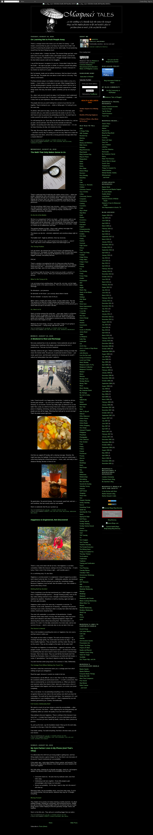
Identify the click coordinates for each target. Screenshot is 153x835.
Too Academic (84, 556)
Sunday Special (84, 521)
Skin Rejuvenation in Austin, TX (111, 207)
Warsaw (82, 591)
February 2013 (106, 284)
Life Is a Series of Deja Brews (89, 348)
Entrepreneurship (85, 229)
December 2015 (106, 244)
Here (116, 516)
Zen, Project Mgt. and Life (87, 659)
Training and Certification (87, 563)
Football (82, 255)
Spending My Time (85, 512)
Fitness (46, 511)
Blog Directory (112, 520)
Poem (81, 444)
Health (81, 287)
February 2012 (106, 298)
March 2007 (105, 431)
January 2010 (106, 340)
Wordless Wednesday (86, 610)
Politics (82, 449)
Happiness (47, 737)
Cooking (82, 203)
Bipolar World (106, 187)
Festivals (82, 243)
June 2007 (105, 423)
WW (81, 584)
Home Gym (83, 304)
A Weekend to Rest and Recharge (45, 339)
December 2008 (106, 375)
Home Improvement (85, 306)
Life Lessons (57, 141)
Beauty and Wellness (86, 143)
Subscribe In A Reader (86, 76)
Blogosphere (83, 159)
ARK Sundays (84, 133)
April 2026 (105, 223)
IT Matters (83, 313)
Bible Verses (83, 145)
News (81, 409)
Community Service (85, 196)
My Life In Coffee (85, 395)
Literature (82, 350)
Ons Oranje (83, 428)
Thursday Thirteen (85, 554)
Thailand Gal (106, 166)
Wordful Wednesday (68, 329)
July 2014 (105, 258)
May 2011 (105, 311)
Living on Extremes (85, 357)
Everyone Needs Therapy (87, 674)
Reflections (67, 141)
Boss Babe (83, 168)
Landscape (83, 341)
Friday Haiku (83, 259)
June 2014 (105, 260)
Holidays (82, 297)
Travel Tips (105, 116)
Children (82, 187)
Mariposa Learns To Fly (87, 365)
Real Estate (83, 467)
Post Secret (83, 680)
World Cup (83, 612)
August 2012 (106, 287)
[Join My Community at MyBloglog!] (112, 92)
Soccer (82, 505)
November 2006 (106, 442)
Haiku (81, 285)
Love (58, 329)
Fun (81, 269)
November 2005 (106, 463)
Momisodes (105, 152)
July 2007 (105, 421)
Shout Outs (83, 495)
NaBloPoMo (83, 400)
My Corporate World (86, 390)
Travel (81, 565)
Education (83, 224)
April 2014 (105, 266)
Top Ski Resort (106, 111)
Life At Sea (83, 346)
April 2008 (105, 397)
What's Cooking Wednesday (88, 601)
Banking (82, 138)
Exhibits (82, 234)
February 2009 (106, 370)
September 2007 (107, 415)
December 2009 (106, 343)
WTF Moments (84, 582)
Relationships (84, 477)
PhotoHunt (83, 435)
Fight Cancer (83, 245)
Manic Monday (84, 362)
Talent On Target (85, 655)
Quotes (82, 460)
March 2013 (105, 282)
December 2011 (106, 303)
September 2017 (107, 236)
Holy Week (83, 299)
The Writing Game (85, 549)
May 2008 (105, 394)
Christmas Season (85, 189)
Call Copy (82, 633)
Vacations (83, 577)
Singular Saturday (85, 500)
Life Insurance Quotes (86, 641)
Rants (81, 465)
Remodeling (83, 479)
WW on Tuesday (85, 587)
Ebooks (82, 217)
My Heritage (83, 393)
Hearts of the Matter (86, 292)
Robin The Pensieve (108, 159)
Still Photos (83, 519)
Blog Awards (83, 152)
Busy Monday (84, 175)
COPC (81, 636)
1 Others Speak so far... (58, 510)
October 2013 (106, 276)
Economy (82, 222)
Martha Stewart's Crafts (109, 496)
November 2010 (106, 319)
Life (51, 141)
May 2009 (105, 362)
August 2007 (106, 418)
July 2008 (105, 389)
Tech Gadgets (84, 540)
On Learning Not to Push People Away (48, 40)
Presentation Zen (85, 643)
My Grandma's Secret (108, 154)
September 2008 (107, 383)
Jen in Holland (106, 145)
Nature (82, 402)
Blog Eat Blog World (108, 133)
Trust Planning (84, 568)
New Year (82, 407)
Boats (81, 161)
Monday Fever (84, 379)
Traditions (83, 561)
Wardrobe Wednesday (86, 589)
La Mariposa (83, 336)
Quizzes (82, 458)
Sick (81, 498)
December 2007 (106, 407)
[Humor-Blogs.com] (112, 523)
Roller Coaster (84, 685)
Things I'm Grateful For (86, 551)
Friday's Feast (84, 262)
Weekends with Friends (87, 598)
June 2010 (105, 327)
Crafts (81, 208)
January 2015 (106, 255)
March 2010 (105, 335)
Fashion (82, 241)
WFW (81, 580)
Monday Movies (84, 381)
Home (50, 823)
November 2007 (106, 410)
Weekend (73, 511)
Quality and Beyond (85, 650)
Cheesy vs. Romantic (86, 185)
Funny (81, 273)
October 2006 (106, 445)
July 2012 (105, 290)
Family (82, 238)
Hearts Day (83, 290)
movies (82, 617)
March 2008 (105, 399)
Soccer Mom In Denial (108, 161)
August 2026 (106, 215)
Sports (82, 514)
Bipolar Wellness (85, 671)
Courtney (104, 137)
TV (80, 537)
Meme (81, 374)
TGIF (81, 533)
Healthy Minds (106, 194)
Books (81, 166)
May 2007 (105, 426)
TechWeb (82, 657)
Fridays (82, 264)
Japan (81, 334)
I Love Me (83, 311)
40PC (81, 128)
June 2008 (105, 391)
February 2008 (106, 402)
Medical (82, 372)
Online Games (84, 418)
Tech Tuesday (84, 542)
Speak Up (83, 509)
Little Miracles (84, 353)
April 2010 (105, 332)
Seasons (82, 488)
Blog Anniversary (85, 149)
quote (81, 619)
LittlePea (104, 147)
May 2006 (105, 453)
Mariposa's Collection (86, 367)
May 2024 (105, 231)
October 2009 (106, 348)
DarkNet (82, 638)
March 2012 (105, 295)
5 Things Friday (84, 131)
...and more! (83, 688)
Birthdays (82, 147)
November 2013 (106, 274)
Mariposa (95, 39)
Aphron (104, 128)
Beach (81, 140)
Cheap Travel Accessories (110, 106)
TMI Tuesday (84, 535)
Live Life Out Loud (50, 329)
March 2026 (105, 226)
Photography (83, 437)
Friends (46, 141)
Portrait (82, 451)
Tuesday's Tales (36, 142)
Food (81, 250)
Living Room (105, 196)
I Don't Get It (83, 308)
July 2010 (105, 324)
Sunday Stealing (85, 523)
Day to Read (83, 210)
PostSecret (83, 453)
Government (83, 280)
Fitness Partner (55, 816)
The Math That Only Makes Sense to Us (48, 152)
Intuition (82, 322)
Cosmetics (83, 206)
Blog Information (109, 80)
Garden (82, 278)
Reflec (81, 472)
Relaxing (66, 511)
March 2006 (105, 458)
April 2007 (105, 429)
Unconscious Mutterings (87, 575)
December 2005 (106, 461)
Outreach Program (85, 430)
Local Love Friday (85, 360)
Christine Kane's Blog (108, 479)
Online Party (83, 421)
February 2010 (106, 338)
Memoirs (82, 376)
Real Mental (83, 683)
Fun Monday (83, 271)
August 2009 (106, 354)
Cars (81, 180)
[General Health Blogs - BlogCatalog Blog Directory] (112, 528)
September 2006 (107, 447)
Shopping (82, 493)
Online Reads (84, 423)
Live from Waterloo (107, 149)
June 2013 (105, 279)
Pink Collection (84, 439)
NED (81, 397)
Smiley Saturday (85, 502)
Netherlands (83, 404)
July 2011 (105, 309)
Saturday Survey (85, 486)
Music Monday (84, 388)
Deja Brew (83, 213)
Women (82, 605)
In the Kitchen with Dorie (109, 491)
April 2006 (105, 455)
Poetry (82, 446)
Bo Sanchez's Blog (107, 481)
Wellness (34, 512)
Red (81, 470)
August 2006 (106, 450)
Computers (83, 199)
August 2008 (106, 386)
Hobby (81, 294)
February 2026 (106, 228)
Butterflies (83, 178)
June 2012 (105, 292)
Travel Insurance (107, 113)
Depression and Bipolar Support (111, 189)
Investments (83, 325)
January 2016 (106, 242)
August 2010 (106, 322)
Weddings (83, 594)
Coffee (82, 194)
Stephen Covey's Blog (86, 652)
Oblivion (82, 414)
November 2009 (106, 346)
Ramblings (83, 463)
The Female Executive (86, 547)
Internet (82, 320)
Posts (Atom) (43, 826)
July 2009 (105, 357)
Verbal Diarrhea (106, 170)
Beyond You (105, 131)
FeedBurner (93, 94)
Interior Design (84, 318)
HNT (81, 283)
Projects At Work (85, 647)
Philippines (83, 432)
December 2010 (106, 316)
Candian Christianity (108, 477)
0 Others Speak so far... (58, 140)
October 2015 (106, 247)
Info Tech (82, 315)
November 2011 (106, 306)
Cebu (81, 182)
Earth (81, 215)
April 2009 (105, 365)
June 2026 (105, 220)
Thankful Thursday (85, 544)
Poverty (82, 456)
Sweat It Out (83, 530)
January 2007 (106, 437)
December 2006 (106, 439)
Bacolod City (83, 135)
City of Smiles (84, 192)
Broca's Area (106, 135)
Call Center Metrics (85, 631)
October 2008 (106, 381)
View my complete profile (99, 46)
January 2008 (106, 405)
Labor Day (83, 339)
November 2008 (106, 378)
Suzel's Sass (106, 163)
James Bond (83, 332)
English (82, 227)
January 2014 (106, 271)
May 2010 (105, 330)
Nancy (104, 156)
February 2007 (106, 434)
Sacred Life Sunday (41, 738)
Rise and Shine (84, 481)
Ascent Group (84, 629)
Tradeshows (83, 558)
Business (82, 173)
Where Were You (85, 603)
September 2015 (107, 250)
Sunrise (82, 528)
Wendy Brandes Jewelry (109, 173)
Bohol (81, 164)
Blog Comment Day (85, 154)
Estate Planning (84, 231)
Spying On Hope (85, 516)
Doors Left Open (107, 140)
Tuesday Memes (85, 570)
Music (81, 386)
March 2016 (105, 239)
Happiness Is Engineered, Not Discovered (49, 520)
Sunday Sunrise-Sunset (87, 526)
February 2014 (106, 268)
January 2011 (106, 314)
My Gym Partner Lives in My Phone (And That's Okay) (52, 749)
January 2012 (106, 301)
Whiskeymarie (106, 175)
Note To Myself (84, 411)
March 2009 (105, 367)
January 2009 (106, 373)
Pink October (84, 442)
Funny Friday (84, 276)
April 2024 (105, 234)
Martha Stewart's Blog (108, 493)
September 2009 (107, 351)
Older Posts (74, 823)
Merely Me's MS (84, 676)
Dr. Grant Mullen (107, 192)
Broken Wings (84, 171)
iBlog (81, 615)
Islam (81, 327)
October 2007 (106, 413)
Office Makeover (85, 416)
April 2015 (105, 252)
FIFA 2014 (83, 236)
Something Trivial (85, 507)
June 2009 (105, 359)
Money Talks (83, 383)
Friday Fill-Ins (84, 257)
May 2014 (105, 263)
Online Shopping (85, 425)
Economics (83, 220)
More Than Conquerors (86, 678)
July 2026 (105, 218)
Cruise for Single (107, 109)
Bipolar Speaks (84, 669)
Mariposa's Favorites (86, 369)
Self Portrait (83, 491)
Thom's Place (106, 123)
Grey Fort (105, 142)
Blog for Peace (84, 157)
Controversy (83, 201)
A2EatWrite (105, 126)
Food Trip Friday (85, 252)
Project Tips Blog (85, 645)
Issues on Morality (85, 329)
